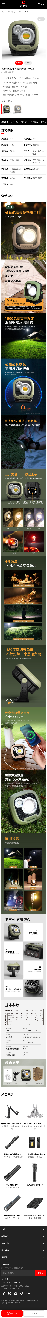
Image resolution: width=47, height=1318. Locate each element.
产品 (3, 1229)
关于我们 (5, 1250)
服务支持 (5, 1243)
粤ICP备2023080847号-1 (10, 1303)
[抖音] (3, 1293)
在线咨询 (13, 1313)
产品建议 (34, 122)
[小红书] (27, 1293)
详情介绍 (14, 122)
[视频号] (9, 1293)
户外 (20, 11)
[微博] (21, 1293)
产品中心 (12, 11)
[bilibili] (15, 1293)
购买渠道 (5, 1257)
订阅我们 (5, 1264)
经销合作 (24, 122)
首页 (4, 11)
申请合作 (5, 1236)
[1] (23, 38)
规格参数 (4, 122)
